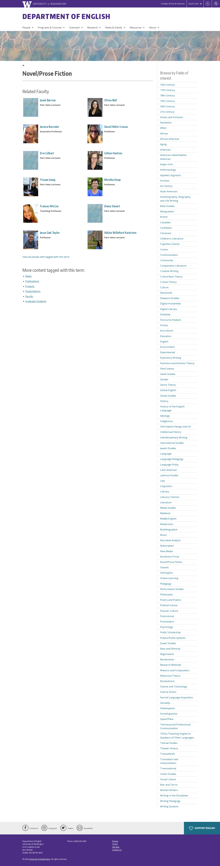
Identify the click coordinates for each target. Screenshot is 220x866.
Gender (164, 379)
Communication (169, 255)
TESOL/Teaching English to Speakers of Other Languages (177, 735)
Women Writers (169, 790)
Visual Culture (168, 779)
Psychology (166, 627)
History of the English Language (172, 408)
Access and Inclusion (171, 117)
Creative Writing (169, 271)
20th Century (167, 106)
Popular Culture (169, 610)
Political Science (169, 605)
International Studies (172, 443)
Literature (166, 502)
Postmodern (167, 621)
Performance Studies (172, 589)
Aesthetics (166, 122)
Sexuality (165, 703)
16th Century (167, 84)
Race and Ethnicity (170, 648)
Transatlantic (167, 753)
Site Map (115, 847)
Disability (165, 314)
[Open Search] (216, 3)
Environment (167, 347)
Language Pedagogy (171, 459)
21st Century (167, 111)
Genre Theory (168, 384)
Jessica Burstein (49, 127)
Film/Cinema (167, 368)
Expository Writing (170, 357)
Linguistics (166, 486)
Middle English (168, 518)
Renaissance (167, 659)
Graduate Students (35, 301)
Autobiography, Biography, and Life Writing (175, 198)
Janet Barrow (48, 100)
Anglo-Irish (166, 164)
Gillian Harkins (113, 153)
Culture (164, 287)
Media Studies (168, 507)
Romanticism (167, 681)
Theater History (169, 748)
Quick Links (194, 3)
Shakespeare (167, 708)
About (152, 27)
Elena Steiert (112, 206)
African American (169, 139)
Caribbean (166, 227)
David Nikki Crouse (116, 127)
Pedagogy (165, 583)
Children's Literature (171, 238)
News (28, 276)
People (26, 27)
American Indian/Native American (173, 157)
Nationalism (167, 545)
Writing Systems (169, 806)
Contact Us (117, 850)
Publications (32, 281)
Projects (29, 286)
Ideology (165, 415)
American (165, 149)
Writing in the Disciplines (174, 795)
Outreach (74, 27)
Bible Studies (167, 206)
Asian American (168, 191)
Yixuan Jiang (47, 180)
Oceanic (164, 567)
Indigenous (166, 421)
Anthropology (168, 169)
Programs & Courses (50, 27)
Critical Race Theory (171, 276)
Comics (164, 249)
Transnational (168, 768)
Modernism (166, 524)
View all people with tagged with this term (45, 256)
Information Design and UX (175, 426)
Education (165, 336)
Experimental (167, 352)
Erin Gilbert (47, 153)
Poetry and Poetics (170, 600)
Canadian (165, 222)
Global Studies (168, 395)
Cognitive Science (170, 244)
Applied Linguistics (170, 175)
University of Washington (39, 859)
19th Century (167, 101)
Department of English (66, 16)
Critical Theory (168, 282)
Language (166, 453)
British (164, 217)
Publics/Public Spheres (173, 638)
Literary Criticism (169, 497)
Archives (165, 180)
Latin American (168, 470)
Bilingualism (167, 211)
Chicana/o (165, 233)
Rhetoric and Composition (174, 670)
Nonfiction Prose (169, 556)
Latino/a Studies (169, 475)
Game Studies (167, 374)
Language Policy (169, 464)
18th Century (167, 95)
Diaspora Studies (169, 298)
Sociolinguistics (168, 713)
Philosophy (166, 594)
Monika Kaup (112, 180)
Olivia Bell (110, 100)
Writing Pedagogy (170, 801)
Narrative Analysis (170, 540)
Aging (163, 144)
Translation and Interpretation (169, 761)
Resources (136, 27)
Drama (164, 325)
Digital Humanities (170, 303)
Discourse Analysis (170, 319)
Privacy (115, 841)
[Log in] (208, 3)
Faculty (29, 296)
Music (163, 535)
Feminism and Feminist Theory (177, 363)
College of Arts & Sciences (173, 3)
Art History (166, 186)
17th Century (167, 90)
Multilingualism (168, 529)
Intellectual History (170, 432)
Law (162, 480)
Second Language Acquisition (176, 697)
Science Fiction (168, 692)
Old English (166, 572)
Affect (163, 128)
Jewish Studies (168, 448)
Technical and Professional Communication (175, 726)
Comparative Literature (173, 265)
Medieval (165, 513)
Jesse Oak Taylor (50, 233)
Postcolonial (167, 616)
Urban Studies (168, 774)
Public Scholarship (170, 632)
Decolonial (166, 292)
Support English (204, 828)
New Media (166, 551)
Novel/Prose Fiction (171, 562)
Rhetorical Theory (170, 675)
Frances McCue (49, 206)
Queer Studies (168, 643)
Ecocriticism (166, 330)
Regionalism (167, 654)
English (164, 341)
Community (166, 260)
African (164, 133)
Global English (168, 390)
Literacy (164, 491)
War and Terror (169, 784)
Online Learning (169, 578)
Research (92, 27)
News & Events (113, 27)
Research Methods (170, 664)
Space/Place (166, 719)
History (164, 401)
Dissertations (32, 291)
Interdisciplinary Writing (173, 437)
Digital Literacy (168, 309)
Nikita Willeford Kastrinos (120, 233)
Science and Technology (173, 686)
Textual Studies (168, 743)
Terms (115, 844)
